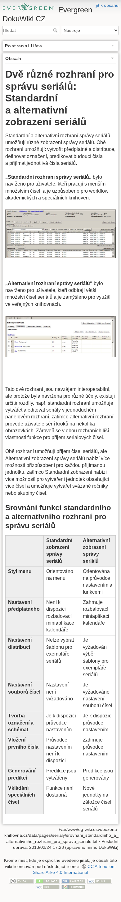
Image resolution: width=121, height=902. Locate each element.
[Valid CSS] (47, 886)
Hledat (56, 30)
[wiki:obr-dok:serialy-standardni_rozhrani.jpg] (60, 233)
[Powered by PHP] (73, 880)
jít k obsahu (107, 5)
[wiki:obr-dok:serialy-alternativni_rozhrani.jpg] (60, 336)
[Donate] (47, 880)
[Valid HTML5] (99, 880)
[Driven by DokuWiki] (73, 886)
